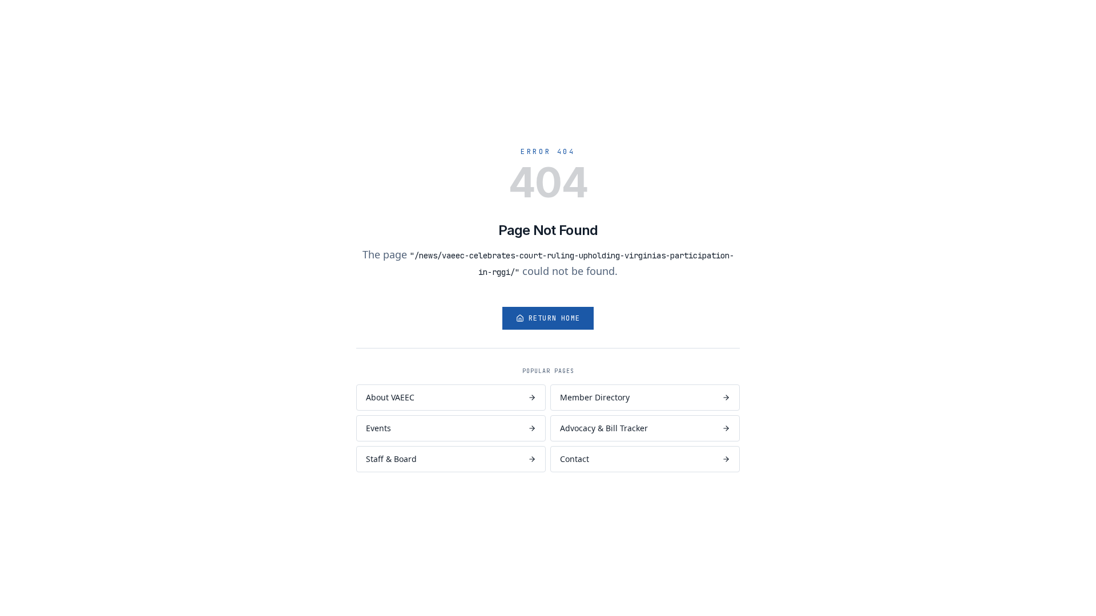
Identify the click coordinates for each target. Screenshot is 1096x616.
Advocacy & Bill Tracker (604, 428)
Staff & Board (391, 458)
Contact (574, 458)
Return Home (554, 318)
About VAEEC (390, 397)
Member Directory (595, 397)
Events (378, 428)
